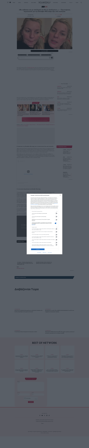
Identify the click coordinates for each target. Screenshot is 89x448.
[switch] (56, 213)
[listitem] (44, 211)
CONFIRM (38, 249)
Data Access (44, 252)
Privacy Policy (50, 252)
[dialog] (44, 224)
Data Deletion (39, 252)
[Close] (60, 195)
